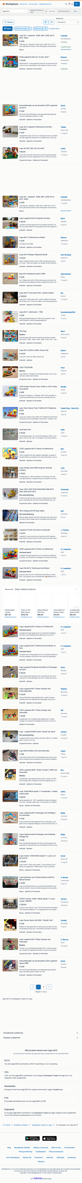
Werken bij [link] (27, 1157)
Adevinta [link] (49, 1157)
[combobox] (15, 11)
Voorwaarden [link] (33, 4)
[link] (10, 4)
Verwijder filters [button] (54, 28)
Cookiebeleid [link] (40, 1152)
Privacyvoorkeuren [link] (56, 1152)
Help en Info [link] (56, 1148)
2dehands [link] (60, 1157)
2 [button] (43, 987)
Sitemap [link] (41, 1162)
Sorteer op (59, 18)
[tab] (46, 22)
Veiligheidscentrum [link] (45, 4)
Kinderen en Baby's (21, 28)
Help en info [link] (23, 4)
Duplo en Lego (39, 28)
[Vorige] (33, 987)
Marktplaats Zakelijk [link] (22, 1148)
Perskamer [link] (38, 1157)
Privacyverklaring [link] (25, 1152)
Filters (8, 29)
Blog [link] (9, 1148)
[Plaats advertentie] (77, 4)
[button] (69, 4)
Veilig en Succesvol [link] (40, 1148)
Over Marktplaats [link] (13, 1157)
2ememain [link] (72, 1157)
